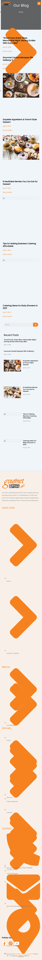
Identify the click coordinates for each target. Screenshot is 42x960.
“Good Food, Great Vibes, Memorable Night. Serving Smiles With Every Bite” (19, 40)
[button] (39, 3)
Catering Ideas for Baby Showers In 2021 (20, 307)
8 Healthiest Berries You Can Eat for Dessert (20, 182)
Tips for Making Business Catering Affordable (19, 244)
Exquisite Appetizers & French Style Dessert (20, 120)
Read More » (8, 51)
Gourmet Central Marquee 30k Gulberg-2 (18, 58)
